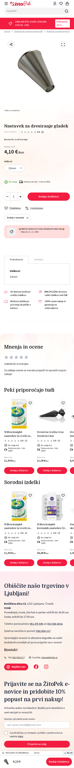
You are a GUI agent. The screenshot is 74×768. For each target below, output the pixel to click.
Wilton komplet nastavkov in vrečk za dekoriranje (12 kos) (17, 434)
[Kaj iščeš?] (66, 11)
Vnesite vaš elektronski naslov (19, 719)
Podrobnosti (16, 259)
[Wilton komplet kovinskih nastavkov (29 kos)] (52, 506)
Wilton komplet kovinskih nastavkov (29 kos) (51, 526)
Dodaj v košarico (59, 762)
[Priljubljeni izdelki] (61, 3)
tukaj (20, 736)
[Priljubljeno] (30, 403)
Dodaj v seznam (15, 217)
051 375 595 (36, 624)
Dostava (39, 259)
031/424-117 (43, 631)
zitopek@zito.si (49, 657)
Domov (7, 31)
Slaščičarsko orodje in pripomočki (28, 31)
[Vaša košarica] (67, 3)
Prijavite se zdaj (37, 744)
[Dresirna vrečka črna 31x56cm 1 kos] (52, 414)
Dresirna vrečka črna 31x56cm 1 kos (50, 434)
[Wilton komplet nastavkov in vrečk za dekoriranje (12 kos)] (19, 414)
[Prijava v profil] (54, 3)
